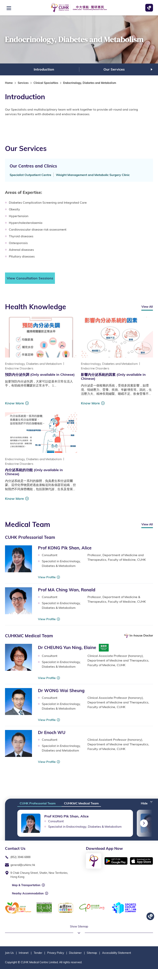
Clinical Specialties (46, 83)
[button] (147, 802)
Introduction (44, 69)
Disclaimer (75, 953)
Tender (38, 953)
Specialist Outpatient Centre (30, 175)
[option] (44, 69)
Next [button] (151, 69)
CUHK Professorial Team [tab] (37, 803)
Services (23, 83)
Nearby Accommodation (28, 893)
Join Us (9, 953)
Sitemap (92, 953)
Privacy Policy (55, 953)
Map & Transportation (26, 885)
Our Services (114, 69)
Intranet (24, 953)
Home (9, 83)
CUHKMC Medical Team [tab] (81, 803)
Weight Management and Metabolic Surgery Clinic (93, 175)
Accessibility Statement (116, 953)
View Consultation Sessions (30, 278)
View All (147, 306)
